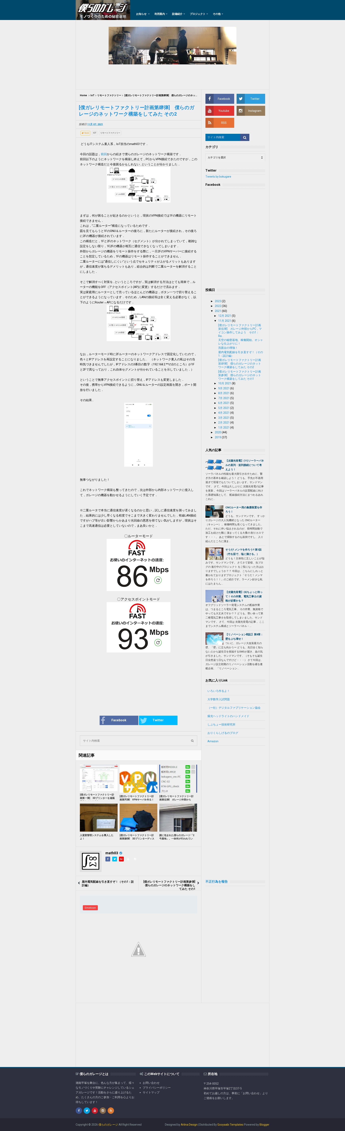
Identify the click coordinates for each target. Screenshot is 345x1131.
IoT (92, 95)
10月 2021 (225, 383)
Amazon (212, 741)
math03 (111, 853)
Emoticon (90, 907)
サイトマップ (151, 1092)
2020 (218, 432)
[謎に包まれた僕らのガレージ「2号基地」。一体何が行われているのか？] (178, 818)
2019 (218, 437)
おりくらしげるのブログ (222, 732)
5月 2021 (224, 408)
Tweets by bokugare (218, 176)
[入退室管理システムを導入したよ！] (99, 818)
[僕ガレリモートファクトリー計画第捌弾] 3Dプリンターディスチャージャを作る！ (137, 838)
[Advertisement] (172, 76)
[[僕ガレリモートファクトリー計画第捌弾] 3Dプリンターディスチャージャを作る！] (138, 818)
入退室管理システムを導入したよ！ (96, 837)
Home (83, 95)
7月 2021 (224, 398)
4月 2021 (224, 412)
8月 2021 (224, 393)
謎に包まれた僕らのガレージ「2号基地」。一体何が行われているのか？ (176, 838)
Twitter (158, 720)
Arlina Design (189, 1124)
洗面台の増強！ (228, 347)
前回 (104, 154)
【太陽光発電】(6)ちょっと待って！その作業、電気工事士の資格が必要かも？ (244, 596)
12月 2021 (225, 315)
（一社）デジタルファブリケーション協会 (234, 707)
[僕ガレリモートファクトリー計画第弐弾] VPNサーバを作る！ (137, 798)
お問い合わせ (151, 1082)
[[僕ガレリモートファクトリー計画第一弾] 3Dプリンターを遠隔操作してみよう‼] (99, 778)
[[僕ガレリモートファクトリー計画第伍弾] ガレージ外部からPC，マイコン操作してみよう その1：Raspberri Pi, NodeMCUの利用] (178, 779)
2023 (218, 301)
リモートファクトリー (109, 95)
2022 (218, 306)
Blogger (264, 1124)
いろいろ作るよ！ (218, 690)
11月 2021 (225, 320)
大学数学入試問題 (218, 699)
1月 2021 (224, 427)
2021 (218, 311)
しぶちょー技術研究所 (221, 724)
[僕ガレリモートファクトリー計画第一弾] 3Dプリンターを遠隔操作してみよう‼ (97, 798)
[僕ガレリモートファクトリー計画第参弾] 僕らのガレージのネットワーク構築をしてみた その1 (170, 885)
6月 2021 (224, 403)
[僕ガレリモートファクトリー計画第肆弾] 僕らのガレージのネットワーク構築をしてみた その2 (239, 363)
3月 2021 (224, 417)
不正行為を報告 (216, 881)
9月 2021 (224, 388)
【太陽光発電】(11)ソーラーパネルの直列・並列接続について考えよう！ (244, 465)
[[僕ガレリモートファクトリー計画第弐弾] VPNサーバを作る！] (138, 779)
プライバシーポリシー (157, 1087)
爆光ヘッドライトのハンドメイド (228, 716)
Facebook (118, 720)
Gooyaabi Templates (230, 1124)
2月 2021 (224, 422)
